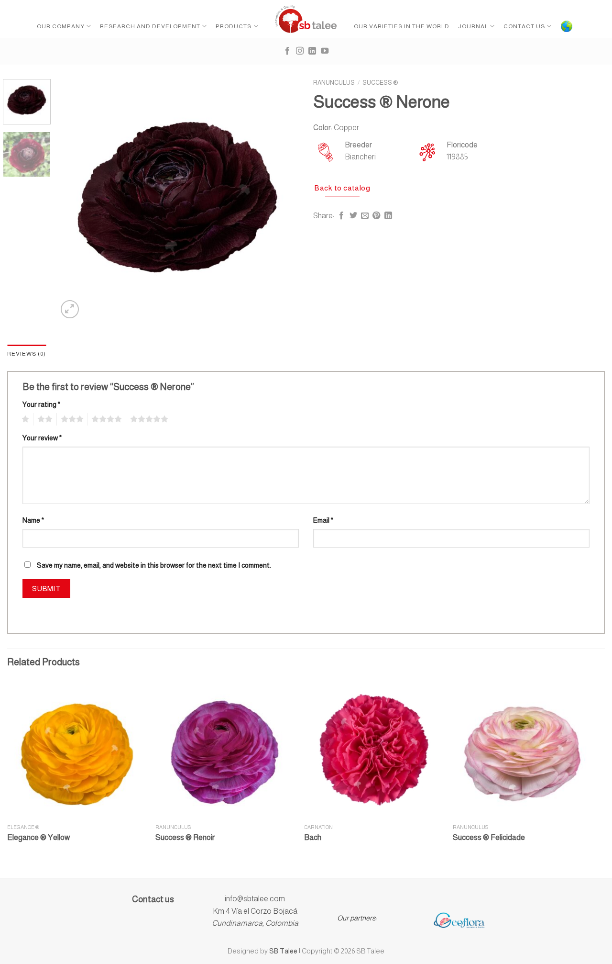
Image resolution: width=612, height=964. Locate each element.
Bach (312, 837)
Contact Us (524, 26)
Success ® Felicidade (489, 837)
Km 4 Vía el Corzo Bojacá (255, 911)
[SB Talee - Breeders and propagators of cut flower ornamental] (306, 19)
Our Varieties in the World (401, 26)
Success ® (380, 82)
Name (33, 520)
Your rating (41, 404)
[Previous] (74, 200)
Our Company (61, 26)
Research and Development (150, 26)
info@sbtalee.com (255, 899)
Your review (42, 438)
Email (323, 520)
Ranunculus (334, 82)
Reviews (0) (26, 353)
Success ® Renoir (185, 837)
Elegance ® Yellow (38, 837)
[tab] (26, 354)
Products (233, 26)
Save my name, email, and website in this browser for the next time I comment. (154, 565)
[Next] (282, 200)
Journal (473, 26)
